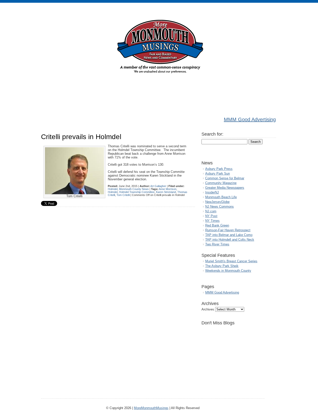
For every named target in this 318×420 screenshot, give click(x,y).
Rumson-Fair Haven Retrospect (227, 230)
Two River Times (217, 244)
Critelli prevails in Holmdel (81, 137)
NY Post (211, 216)
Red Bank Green (217, 225)
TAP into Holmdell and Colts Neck (229, 239)
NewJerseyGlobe (217, 202)
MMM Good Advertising (250, 119)
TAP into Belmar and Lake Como (228, 235)
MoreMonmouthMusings (151, 408)
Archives (207, 309)
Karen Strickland (166, 192)
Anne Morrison (167, 189)
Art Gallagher (158, 186)
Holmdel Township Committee (137, 192)
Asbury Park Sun (217, 173)
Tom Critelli (123, 194)
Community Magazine (221, 183)
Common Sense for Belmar (224, 178)
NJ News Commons (219, 206)
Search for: (212, 134)
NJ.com (210, 211)
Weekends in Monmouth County (228, 270)
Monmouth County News (134, 189)
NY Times (212, 221)
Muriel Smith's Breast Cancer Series (231, 261)
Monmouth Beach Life (221, 197)
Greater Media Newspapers (224, 188)
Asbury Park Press (219, 169)
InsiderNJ (212, 192)
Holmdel (113, 189)
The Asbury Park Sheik (221, 266)
